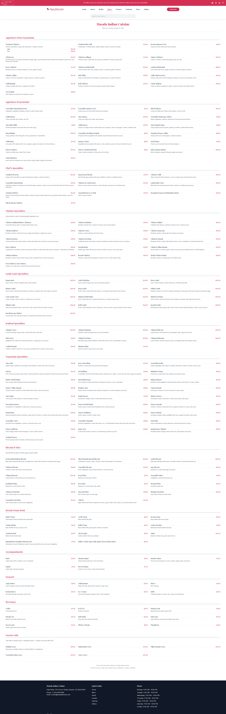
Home (84, 9)
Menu (110, 9)
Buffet (101, 9)
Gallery (146, 9)
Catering (129, 9)
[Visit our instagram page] (216, 3)
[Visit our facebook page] (212, 3)
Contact (118, 9)
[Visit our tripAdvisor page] (223, 3)
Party (138, 9)
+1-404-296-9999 (58, 692)
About (93, 9)
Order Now (173, 9)
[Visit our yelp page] (219, 3)
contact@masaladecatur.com (60, 695)
